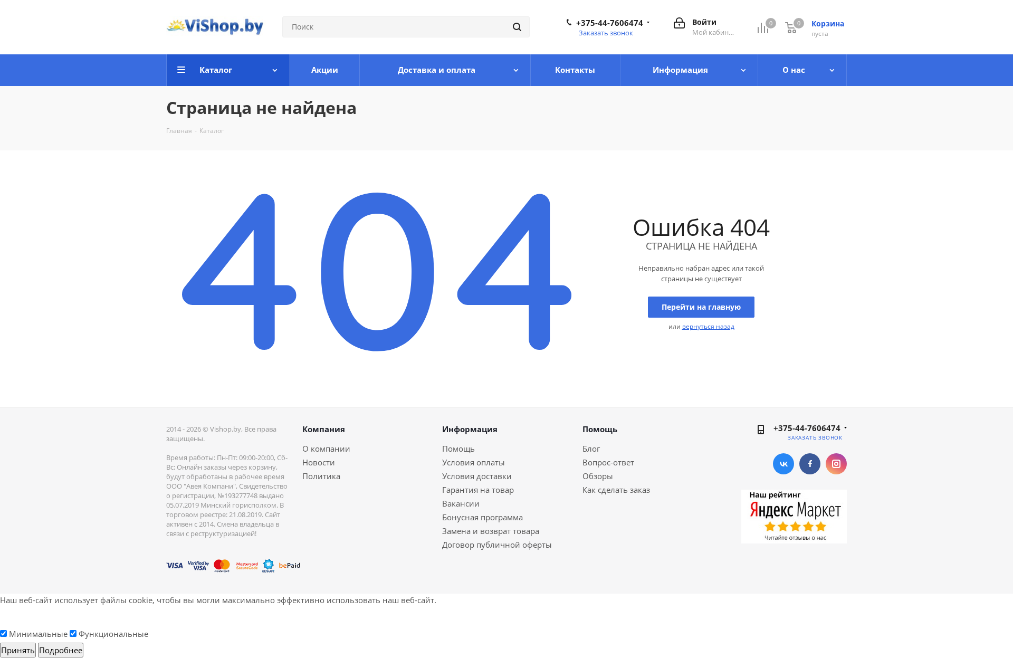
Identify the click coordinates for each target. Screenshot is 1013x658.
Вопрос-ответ (608, 462)
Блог (591, 448)
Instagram (836, 463)
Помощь (458, 448)
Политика (321, 476)
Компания (323, 429)
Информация (470, 429)
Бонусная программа (482, 517)
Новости (318, 462)
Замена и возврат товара (490, 531)
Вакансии (461, 503)
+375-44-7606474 (609, 22)
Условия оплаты (473, 462)
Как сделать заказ (616, 489)
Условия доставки (477, 476)
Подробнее (60, 650)
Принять (18, 650)
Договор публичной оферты (497, 544)
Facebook (809, 463)
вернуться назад (708, 326)
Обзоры (597, 476)
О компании (326, 448)
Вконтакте (783, 463)
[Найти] (517, 26)
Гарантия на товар (478, 489)
